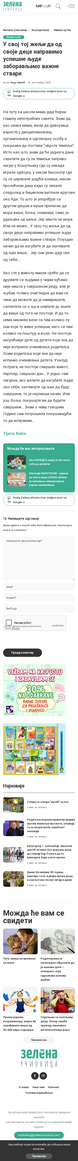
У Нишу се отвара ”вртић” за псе (47, 801)
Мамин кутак (13, 37)
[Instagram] (43, 1076)
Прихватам (39, 1156)
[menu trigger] (69, 6)
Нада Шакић (17, 82)
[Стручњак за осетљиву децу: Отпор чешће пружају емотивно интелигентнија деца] (58, 1000)
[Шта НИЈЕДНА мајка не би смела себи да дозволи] (39, 462)
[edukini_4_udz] (34, 749)
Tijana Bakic (15, 433)
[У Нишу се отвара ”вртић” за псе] (13, 805)
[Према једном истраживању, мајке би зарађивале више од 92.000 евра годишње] (20, 1000)
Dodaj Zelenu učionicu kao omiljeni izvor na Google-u (39, 93)
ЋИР (39, 6)
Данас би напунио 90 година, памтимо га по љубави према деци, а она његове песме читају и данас (50, 876)
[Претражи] (57, 6)
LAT (48, 6)
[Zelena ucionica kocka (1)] (34, 690)
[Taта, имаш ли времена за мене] (20, 941)
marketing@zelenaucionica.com (39, 1135)
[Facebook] (35, 1076)
